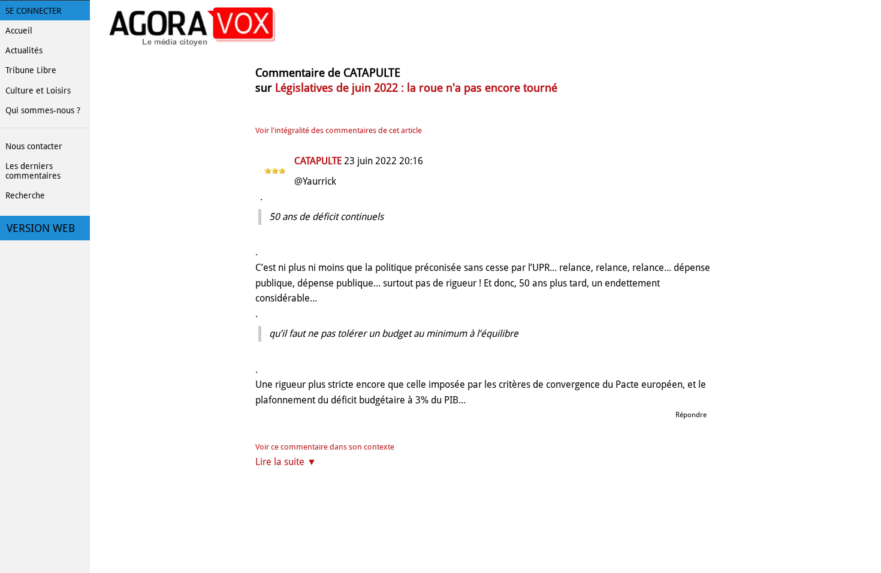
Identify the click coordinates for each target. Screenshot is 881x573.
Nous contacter (33, 146)
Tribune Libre (30, 70)
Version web (41, 228)
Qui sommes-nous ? (42, 110)
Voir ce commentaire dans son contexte (324, 446)
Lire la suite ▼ (285, 462)
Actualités (24, 50)
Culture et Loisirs (38, 90)
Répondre (691, 415)
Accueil (18, 30)
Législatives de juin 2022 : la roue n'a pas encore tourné (416, 88)
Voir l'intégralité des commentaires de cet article (338, 130)
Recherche (25, 195)
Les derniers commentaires (33, 170)
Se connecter (33, 11)
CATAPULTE (318, 161)
